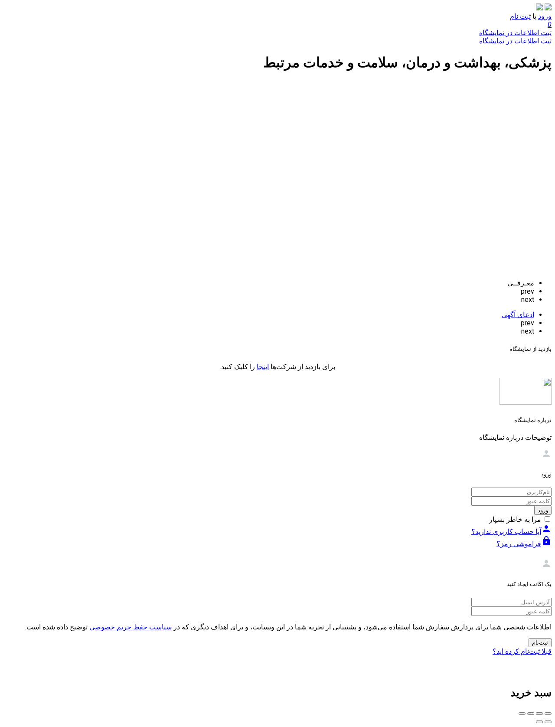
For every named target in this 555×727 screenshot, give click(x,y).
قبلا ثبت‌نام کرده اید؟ (522, 651)
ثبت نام (520, 16)
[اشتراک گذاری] (539, 713)
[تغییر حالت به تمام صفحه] (530, 713)
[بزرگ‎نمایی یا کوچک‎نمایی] (522, 713)
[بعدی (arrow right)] (539, 721)
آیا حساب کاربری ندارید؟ (511, 531)
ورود (545, 16)
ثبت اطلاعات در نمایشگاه (515, 33)
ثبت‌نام (540, 642)
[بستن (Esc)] (548, 713)
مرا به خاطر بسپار (515, 519)
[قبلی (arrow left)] (548, 721)
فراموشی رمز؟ (524, 544)
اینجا (263, 367)
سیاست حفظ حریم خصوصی (130, 627)
